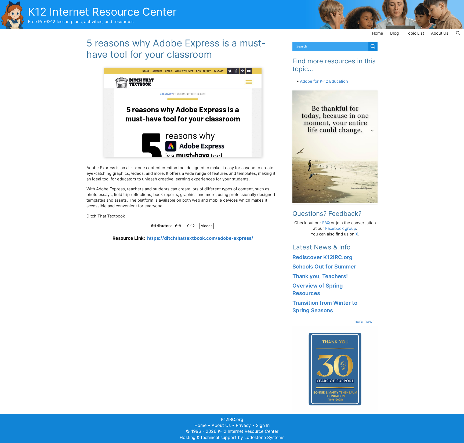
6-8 (178, 226)
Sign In (263, 425)
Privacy (243, 425)
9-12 (191, 226)
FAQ (326, 222)
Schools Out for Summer (324, 266)
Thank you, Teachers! (320, 276)
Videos (206, 226)
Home (377, 33)
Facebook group (340, 228)
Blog (394, 33)
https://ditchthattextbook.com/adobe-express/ (200, 238)
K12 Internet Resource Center (102, 11)
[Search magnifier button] (373, 46)
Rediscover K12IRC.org (322, 257)
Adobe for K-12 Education (324, 81)
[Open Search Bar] (458, 33)
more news (364, 321)
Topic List (415, 33)
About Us (439, 33)
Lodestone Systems (264, 437)
